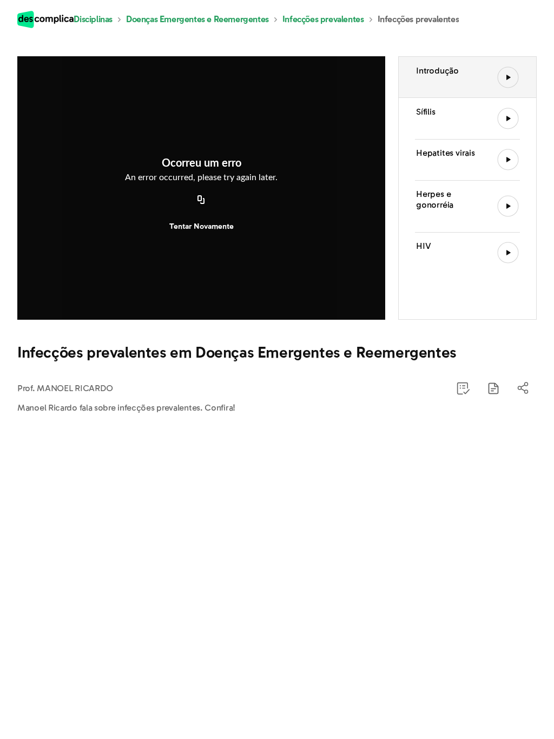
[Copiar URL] (201, 200)
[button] (493, 388)
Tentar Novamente (201, 226)
